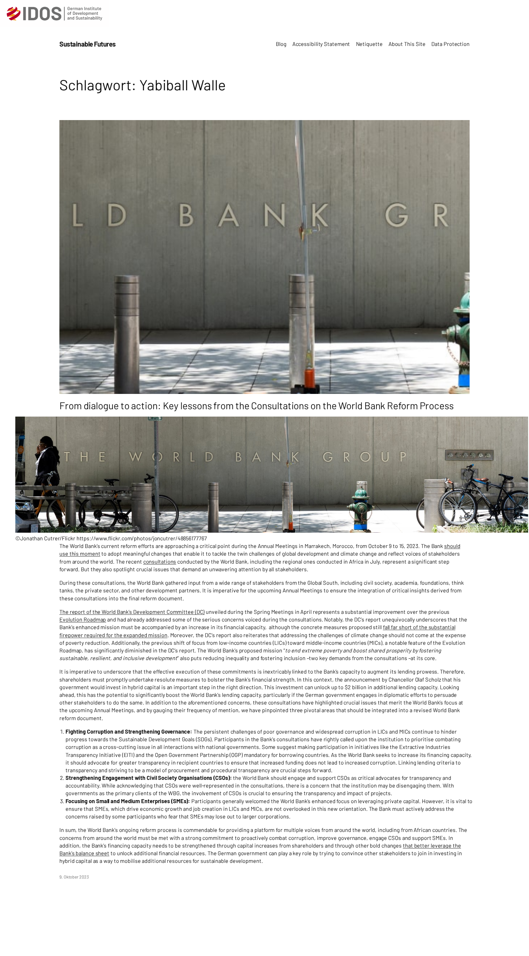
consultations (159, 561)
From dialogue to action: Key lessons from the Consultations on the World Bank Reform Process (256, 405)
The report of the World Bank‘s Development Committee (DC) (131, 611)
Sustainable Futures (87, 44)
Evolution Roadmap (82, 619)
